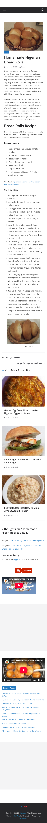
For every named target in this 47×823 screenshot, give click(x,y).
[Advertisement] (23, 627)
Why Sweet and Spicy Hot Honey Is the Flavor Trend (21, 731)
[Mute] (38, 680)
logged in (17, 559)
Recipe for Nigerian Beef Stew (29, 363)
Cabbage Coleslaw (12, 357)
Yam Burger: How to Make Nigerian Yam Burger (22, 461)
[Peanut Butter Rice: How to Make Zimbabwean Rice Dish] (23, 477)
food (6, 52)
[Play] (5, 680)
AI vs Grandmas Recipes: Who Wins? (15, 723)
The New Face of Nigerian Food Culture (17, 704)
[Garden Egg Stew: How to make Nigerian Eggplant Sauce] (23, 377)
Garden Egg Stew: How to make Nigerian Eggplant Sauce (21, 412)
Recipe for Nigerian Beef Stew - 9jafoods (27, 540)
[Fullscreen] (42, 680)
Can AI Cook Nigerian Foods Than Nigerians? (19, 727)
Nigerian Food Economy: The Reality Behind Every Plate (23, 700)
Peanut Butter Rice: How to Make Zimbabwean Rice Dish (21, 509)
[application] (23, 670)
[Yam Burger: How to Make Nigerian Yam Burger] (23, 428)
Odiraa (23, 67)
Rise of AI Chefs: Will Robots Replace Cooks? (18, 720)
